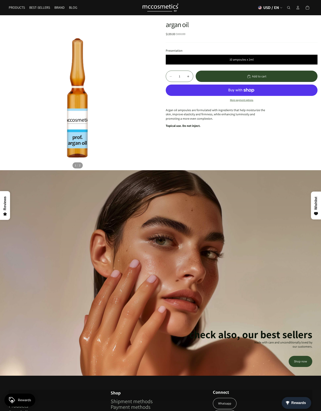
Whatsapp (224, 403)
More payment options (241, 100)
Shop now (300, 361)
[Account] (298, 7)
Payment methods (130, 406)
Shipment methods (132, 401)
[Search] (288, 7)
